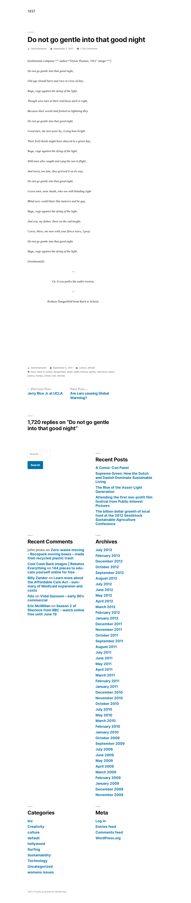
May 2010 (104, 715)
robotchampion (39, 48)
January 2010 (107, 732)
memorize (102, 371)
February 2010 (108, 726)
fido (31, 596)
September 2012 (110, 573)
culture (82, 367)
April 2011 (104, 669)
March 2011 (105, 675)
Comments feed (109, 832)
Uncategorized (40, 866)
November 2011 (109, 629)
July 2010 (104, 709)
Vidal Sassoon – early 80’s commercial (56, 598)
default (91, 367)
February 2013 (108, 556)
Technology (38, 861)
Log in (101, 821)
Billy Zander (38, 578)
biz (30, 821)
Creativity (36, 826)
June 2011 (104, 658)
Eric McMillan (39, 606)
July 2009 (104, 749)
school (47, 375)
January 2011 (107, 686)
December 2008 (109, 789)
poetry (31, 375)
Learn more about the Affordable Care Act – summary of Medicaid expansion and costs (55, 584)
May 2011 (104, 664)
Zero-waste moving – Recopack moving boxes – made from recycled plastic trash (56, 554)
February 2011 (107, 681)
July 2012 (104, 584)
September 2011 (109, 641)
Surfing (34, 849)
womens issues (41, 872)
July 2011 (103, 652)
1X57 (31, 11)
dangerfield (60, 371)
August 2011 (106, 647)
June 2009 (105, 755)
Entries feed (106, 826)
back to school (44, 371)
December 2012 (109, 561)
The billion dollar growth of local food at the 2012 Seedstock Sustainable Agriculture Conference (123, 517)
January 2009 (107, 783)
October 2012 (107, 567)
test (54, 375)
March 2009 (106, 772)
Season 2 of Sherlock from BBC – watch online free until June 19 (56, 610)
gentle (92, 371)
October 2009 (108, 738)
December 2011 (109, 624)
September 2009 (110, 743)
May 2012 (104, 595)
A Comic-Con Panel (112, 468)
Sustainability (39, 855)
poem (111, 371)
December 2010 (109, 692)
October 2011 (107, 635)
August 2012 (106, 578)
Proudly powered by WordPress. (50, 891)
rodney (39, 375)
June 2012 (104, 590)
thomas (61, 375)
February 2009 (108, 778)
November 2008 (109, 795)
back (33, 371)
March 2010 (106, 721)
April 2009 (105, 766)
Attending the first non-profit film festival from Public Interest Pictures (124, 501)
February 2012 (108, 612)
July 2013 (104, 550)
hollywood (36, 844)
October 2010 (107, 704)
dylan (70, 371)
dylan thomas (81, 371)
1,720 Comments (88, 48)
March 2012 (105, 607)
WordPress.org (108, 838)
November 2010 (109, 698)
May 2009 (104, 760)
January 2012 (107, 618)
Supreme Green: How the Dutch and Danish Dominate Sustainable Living (124, 477)
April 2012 (104, 601)
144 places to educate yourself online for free (56, 570)
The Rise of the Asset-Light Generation (119, 489)
